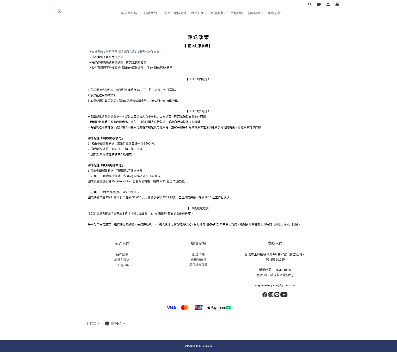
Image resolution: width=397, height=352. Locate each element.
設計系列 (150, 13)
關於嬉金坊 (129, 13)
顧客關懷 (254, 13)
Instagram (122, 264)
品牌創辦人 (122, 259)
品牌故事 (122, 254)
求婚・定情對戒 (175, 13)
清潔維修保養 (198, 264)
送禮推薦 (217, 13)
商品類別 (197, 13)
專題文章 (274, 13)
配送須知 (198, 254)
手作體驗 (237, 13)
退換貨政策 (198, 259)
